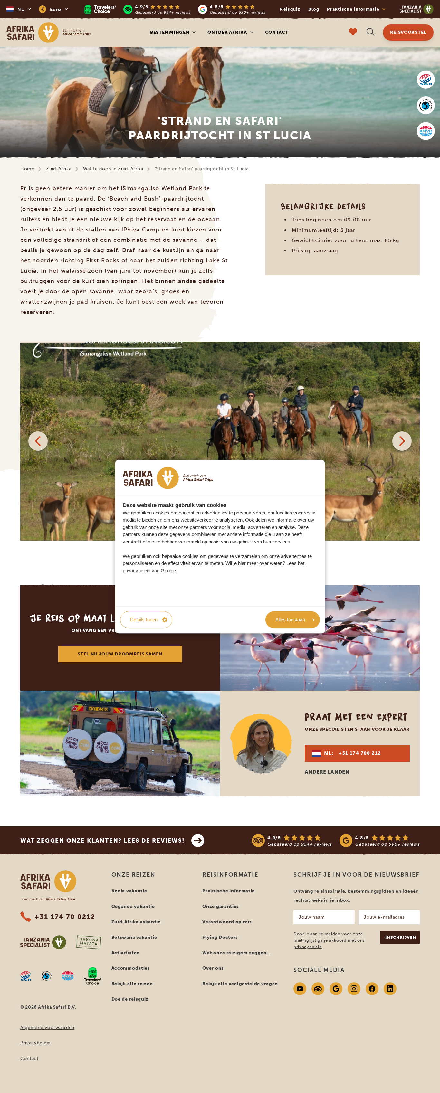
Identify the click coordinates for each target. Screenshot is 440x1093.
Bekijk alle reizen (132, 983)
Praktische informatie (228, 891)
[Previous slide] (38, 441)
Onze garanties (220, 906)
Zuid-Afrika (59, 169)
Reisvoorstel (408, 32)
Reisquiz (290, 9)
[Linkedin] (390, 988)
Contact (277, 32)
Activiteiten (125, 953)
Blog (313, 9)
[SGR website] (426, 80)
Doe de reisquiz (130, 999)
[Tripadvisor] (317, 988)
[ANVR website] (426, 131)
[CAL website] (426, 105)
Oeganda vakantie (133, 906)
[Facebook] (372, 988)
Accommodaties (130, 968)
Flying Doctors (220, 937)
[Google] (336, 988)
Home (27, 169)
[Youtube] (299, 988)
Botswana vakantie (134, 937)
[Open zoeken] (370, 32)
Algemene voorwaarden (47, 1027)
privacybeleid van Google (149, 570)
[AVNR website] (68, 976)
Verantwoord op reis (227, 922)
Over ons (213, 968)
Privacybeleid (35, 1043)
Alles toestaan (290, 619)
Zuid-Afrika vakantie (136, 922)
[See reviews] (336, 840)
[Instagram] (354, 988)
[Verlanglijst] (353, 32)
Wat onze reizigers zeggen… (236, 953)
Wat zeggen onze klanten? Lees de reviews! (102, 840)
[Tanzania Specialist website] (43, 942)
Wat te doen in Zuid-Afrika (113, 169)
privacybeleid (307, 946)
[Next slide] (402, 441)
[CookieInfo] (168, 478)
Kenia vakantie (129, 891)
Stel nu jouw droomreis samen (120, 654)
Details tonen (144, 619)
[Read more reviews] (174, 9)
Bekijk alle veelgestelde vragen (240, 983)
